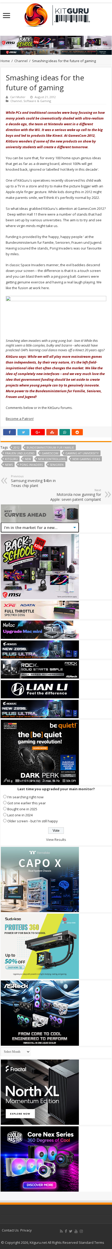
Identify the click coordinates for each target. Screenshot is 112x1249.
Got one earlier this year (26, 803)
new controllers (51, 459)
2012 (16, 447)
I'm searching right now (25, 797)
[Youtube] (76, 1231)
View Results (56, 839)
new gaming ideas (86, 459)
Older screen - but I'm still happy (32, 821)
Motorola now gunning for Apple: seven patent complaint (75, 495)
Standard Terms (91, 1242)
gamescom (50, 453)
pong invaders (31, 465)
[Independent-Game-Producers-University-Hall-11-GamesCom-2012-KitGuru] (56, 316)
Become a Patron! (20, 418)
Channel (21, 60)
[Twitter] (71, 1231)
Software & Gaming (37, 101)
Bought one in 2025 (22, 809)
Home (5, 60)
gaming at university (82, 453)
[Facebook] (65, 1231)
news (9, 465)
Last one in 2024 (20, 815)
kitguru (11, 459)
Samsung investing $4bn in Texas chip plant (33, 481)
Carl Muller (18, 97)
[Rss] (61, 1231)
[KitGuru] (56, 13)
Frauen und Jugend (20, 453)
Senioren (57, 465)
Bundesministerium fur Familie (50, 447)
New (28, 459)
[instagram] (81, 1231)
